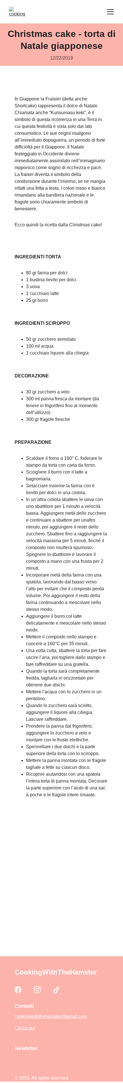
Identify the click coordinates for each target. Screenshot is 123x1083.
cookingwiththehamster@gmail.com (51, 1016)
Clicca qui (25, 1027)
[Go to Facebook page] (18, 989)
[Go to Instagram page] (37, 989)
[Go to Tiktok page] (56, 989)
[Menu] (110, 11)
